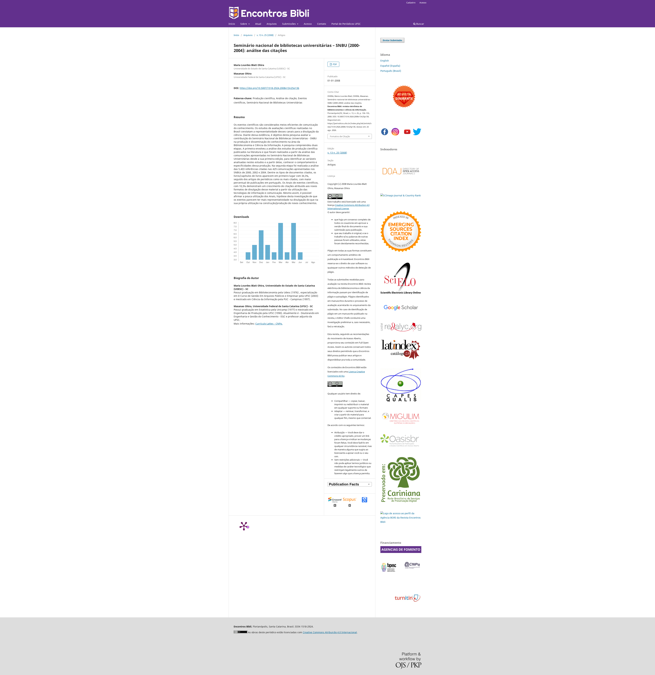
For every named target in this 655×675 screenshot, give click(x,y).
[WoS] (400, 251)
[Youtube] (407, 135)
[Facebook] (384, 135)
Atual (258, 23)
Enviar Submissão (392, 40)
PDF (334, 64)
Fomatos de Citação (340, 136)
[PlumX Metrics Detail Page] (244, 526)
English (384, 60)
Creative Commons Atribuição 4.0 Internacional (330, 632)
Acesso (308, 23)
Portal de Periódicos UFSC (346, 23)
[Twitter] (417, 135)
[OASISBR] (400, 446)
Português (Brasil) (390, 70)
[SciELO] (400, 294)
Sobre (244, 23)
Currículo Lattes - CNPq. (269, 323)
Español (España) (390, 65)
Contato (321, 23)
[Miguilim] (400, 425)
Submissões (289, 23)
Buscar (420, 23)
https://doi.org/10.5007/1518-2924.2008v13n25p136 (269, 88)
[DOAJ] (400, 177)
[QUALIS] (400, 401)
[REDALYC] (400, 330)
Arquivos (272, 23)
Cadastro (411, 2)
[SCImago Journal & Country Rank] (400, 195)
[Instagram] (395, 135)
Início (232, 23)
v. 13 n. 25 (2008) (265, 35)
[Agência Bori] (400, 521)
